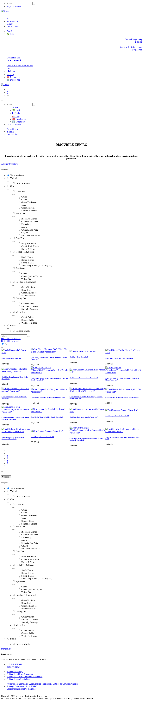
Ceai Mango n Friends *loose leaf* (117, 416)
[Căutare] (34, 4)
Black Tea (20, 213)
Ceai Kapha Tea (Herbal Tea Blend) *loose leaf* (47, 417)
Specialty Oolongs (29, 309)
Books (13, 325)
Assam (24, 227)
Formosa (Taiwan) (29, 306)
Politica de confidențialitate (18, 679)
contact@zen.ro (14, 667)
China (24, 197)
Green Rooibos (28, 287)
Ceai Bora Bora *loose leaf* (79, 357)
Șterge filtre (6, 649)
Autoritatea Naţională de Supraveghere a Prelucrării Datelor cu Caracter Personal (42, 684)
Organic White (27, 320)
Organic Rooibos (28, 293)
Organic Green (27, 208)
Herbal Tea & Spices (25, 252)
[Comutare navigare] (8, 95)
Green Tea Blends (29, 202)
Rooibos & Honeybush (26, 282)
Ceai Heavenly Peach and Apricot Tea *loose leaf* (122, 397)
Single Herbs (27, 257)
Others (24, 273)
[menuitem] (9, 31)
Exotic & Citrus (28, 249)
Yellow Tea (26, 279)
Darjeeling (26, 224)
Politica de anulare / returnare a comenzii (24, 676)
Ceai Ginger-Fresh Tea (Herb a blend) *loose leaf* (48, 397)
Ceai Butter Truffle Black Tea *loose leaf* (119, 358)
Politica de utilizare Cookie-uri (20, 674)
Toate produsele (17, 175)
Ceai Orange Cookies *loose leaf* (42, 437)
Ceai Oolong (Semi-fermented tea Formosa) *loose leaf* (13, 438)
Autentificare (12, 21)
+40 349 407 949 (14, 664)
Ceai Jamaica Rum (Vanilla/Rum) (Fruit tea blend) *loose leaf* (15, 418)
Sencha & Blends (29, 210)
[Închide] (2, 100)
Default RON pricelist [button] (11, 338)
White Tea (20, 312)
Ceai (12, 186)
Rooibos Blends (28, 295)
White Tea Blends (29, 323)
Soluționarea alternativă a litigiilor (21, 689)
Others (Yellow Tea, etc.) (32, 276)
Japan (23, 205)
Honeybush (26, 290)
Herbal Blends (27, 260)
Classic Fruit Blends (30, 246)
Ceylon (24, 232)
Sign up (10, 24)
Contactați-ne (12, 26)
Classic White (27, 317)
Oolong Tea (21, 298)
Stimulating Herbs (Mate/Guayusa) (36, 265)
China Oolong (27, 303)
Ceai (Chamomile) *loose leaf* (12, 358)
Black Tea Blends (29, 219)
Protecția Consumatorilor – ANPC (22, 686)
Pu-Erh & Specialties (30, 235)
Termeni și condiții (15, 671)
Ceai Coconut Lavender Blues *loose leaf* (84, 378)
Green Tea (20, 191)
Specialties (20, 268)
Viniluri (13, 178)
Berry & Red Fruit (29, 243)
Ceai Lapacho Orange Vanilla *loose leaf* (84, 417)
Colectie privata (23, 183)
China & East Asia (29, 221)
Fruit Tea (20, 238)
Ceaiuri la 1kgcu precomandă (14, 59)
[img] (5, 164)
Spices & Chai (27, 263)
